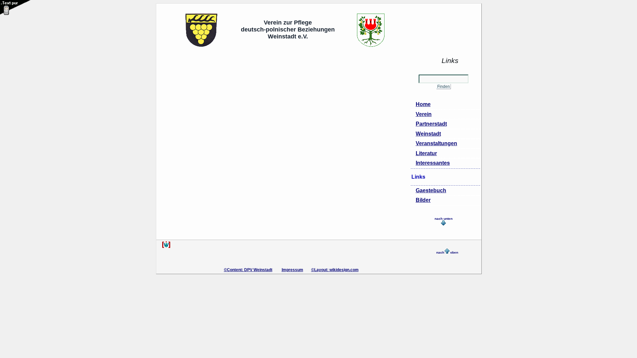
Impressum (292, 270)
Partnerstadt (431, 124)
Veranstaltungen (436, 143)
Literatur (426, 153)
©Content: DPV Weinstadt (248, 270)
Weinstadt (428, 134)
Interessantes (433, 163)
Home (423, 104)
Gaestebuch (431, 190)
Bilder (423, 200)
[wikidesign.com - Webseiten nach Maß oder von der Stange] (166, 247)
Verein (424, 114)
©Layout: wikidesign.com (335, 270)
